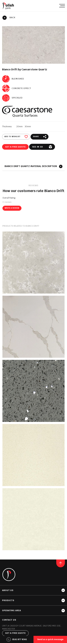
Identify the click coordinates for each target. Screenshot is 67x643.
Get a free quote (15, 147)
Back (12, 17)
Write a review (12, 208)
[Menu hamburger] (62, 5)
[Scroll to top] (60, 563)
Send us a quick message (50, 639)
